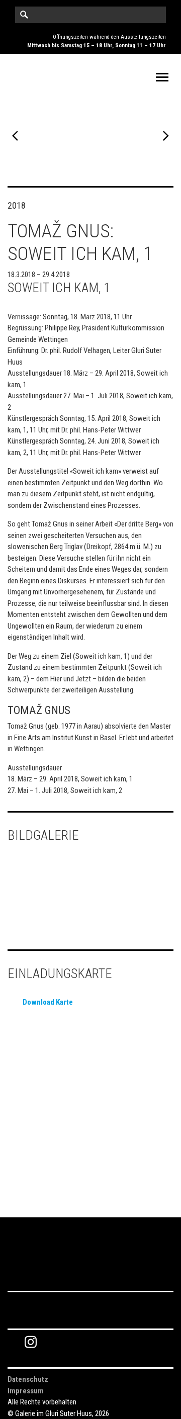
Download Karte (48, 1002)
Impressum (26, 1390)
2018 (17, 205)
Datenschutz (28, 1379)
